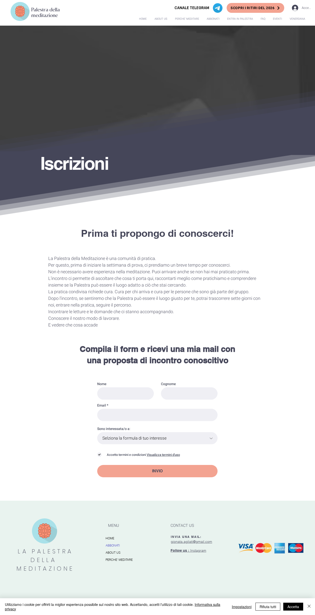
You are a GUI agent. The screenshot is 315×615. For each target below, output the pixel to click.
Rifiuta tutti (268, 606)
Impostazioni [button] (242, 606)
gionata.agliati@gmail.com (191, 541)
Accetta (293, 606)
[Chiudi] (309, 606)
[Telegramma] (217, 8)
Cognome (168, 384)
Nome (101, 384)
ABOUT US (113, 552)
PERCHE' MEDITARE (119, 560)
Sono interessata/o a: (113, 429)
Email (101, 405)
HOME (110, 538)
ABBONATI (113, 545)
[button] (240, 18)
